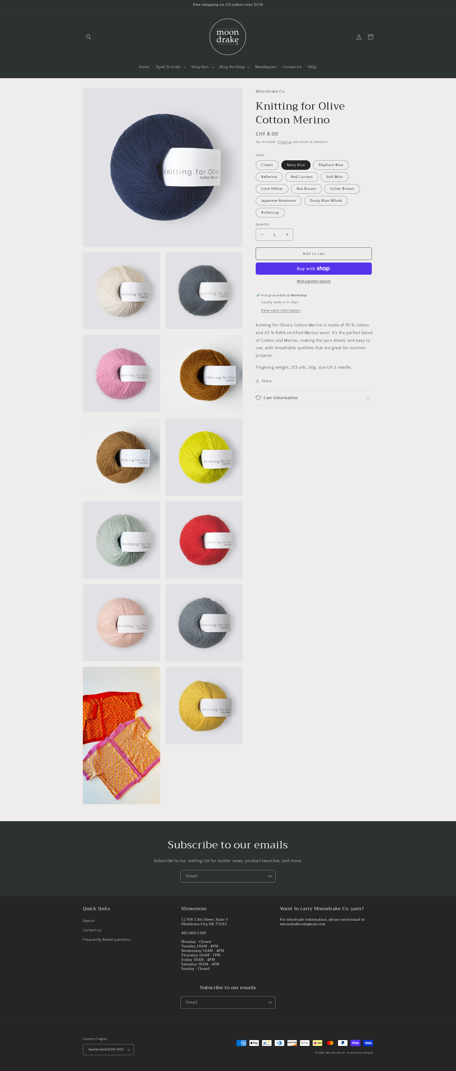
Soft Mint (334, 177)
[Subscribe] (269, 876)
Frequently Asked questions (107, 940)
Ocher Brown (342, 188)
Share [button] (267, 381)
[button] (88, 37)
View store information (281, 310)
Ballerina (269, 177)
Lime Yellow (272, 188)
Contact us (92, 930)
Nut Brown (306, 188)
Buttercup (270, 212)
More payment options (314, 281)
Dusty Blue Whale (326, 200)
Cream (267, 165)
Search (89, 921)
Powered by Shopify (360, 1052)
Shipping (284, 141)
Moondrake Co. (336, 1052)
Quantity (262, 224)
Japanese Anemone (278, 200)
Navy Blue (296, 165)
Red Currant (302, 177)
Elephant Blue (331, 165)
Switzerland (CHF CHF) (106, 1049)
